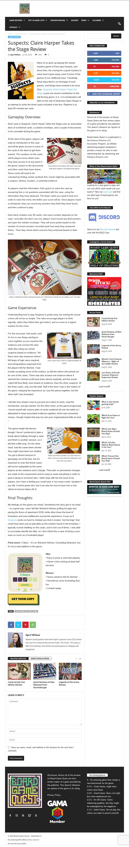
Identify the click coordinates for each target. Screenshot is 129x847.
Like (117, 53)
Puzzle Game (32, 611)
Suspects (12, 520)
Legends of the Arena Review (69, 683)
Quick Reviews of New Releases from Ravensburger (44, 685)
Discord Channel (107, 229)
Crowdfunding (57, 20)
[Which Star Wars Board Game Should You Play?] (93, 432)
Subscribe (114, 86)
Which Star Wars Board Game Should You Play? (111, 431)
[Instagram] (17, 816)
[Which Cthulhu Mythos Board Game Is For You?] (93, 446)
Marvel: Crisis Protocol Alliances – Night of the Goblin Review (111, 361)
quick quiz (107, 192)
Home (10, 34)
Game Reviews (15, 20)
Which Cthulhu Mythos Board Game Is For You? (111, 444)
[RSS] (24, 816)
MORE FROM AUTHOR (40, 658)
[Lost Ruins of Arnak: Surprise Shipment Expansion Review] (93, 376)
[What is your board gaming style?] (93, 405)
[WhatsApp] (33, 625)
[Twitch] (30, 816)
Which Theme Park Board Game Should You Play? (111, 458)
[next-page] (80, 658)
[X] (18, 625)
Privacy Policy (54, 795)
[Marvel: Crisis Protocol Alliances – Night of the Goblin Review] (93, 362)
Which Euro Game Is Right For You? (111, 416)
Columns (96, 20)
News (83, 20)
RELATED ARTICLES (18, 658)
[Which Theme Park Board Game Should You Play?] (93, 459)
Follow (115, 60)
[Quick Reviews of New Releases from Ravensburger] (44, 671)
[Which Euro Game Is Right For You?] (93, 419)
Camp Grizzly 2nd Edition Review (16, 683)
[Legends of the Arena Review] (70, 671)
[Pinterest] (25, 625)
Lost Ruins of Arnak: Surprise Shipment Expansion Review (111, 375)
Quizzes (74, 20)
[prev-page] (76, 658)
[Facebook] (11, 625)
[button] (119, 23)
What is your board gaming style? (110, 402)
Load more (103, 386)
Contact (13, 27)
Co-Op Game (20, 611)
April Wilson (15, 54)
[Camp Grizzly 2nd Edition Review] (19, 671)
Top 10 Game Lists (36, 20)
